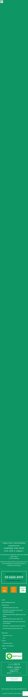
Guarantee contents (7, 643)
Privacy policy (13, 689)
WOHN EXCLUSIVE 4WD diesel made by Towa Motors (14, 615)
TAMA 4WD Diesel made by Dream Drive (13, 619)
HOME (3, 600)
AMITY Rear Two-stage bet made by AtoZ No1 (14, 626)
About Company (5, 689)
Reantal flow (5, 633)
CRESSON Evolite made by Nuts (10, 607)
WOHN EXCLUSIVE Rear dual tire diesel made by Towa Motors (14, 622)
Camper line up (5, 605)
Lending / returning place (8, 645)
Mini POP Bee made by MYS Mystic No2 (12, 628)
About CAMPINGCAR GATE (8, 602)
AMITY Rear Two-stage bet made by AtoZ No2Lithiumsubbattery (13, 611)
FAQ (4, 638)
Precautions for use (7, 635)
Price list (4, 640)
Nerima (4, 648)
